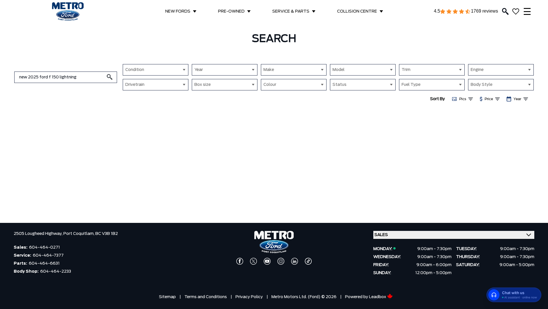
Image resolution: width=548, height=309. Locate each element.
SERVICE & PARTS (290, 11)
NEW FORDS (177, 11)
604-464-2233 (55, 272)
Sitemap (167, 297)
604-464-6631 (44, 264)
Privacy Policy (249, 297)
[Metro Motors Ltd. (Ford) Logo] (67, 11)
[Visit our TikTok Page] (308, 261)
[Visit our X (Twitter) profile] (253, 261)
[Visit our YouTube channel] (267, 261)
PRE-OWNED (231, 11)
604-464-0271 (44, 247)
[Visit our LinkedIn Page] (294, 261)
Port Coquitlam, (79, 234)
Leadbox (378, 297)
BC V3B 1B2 (106, 234)
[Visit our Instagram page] (280, 261)
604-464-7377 (48, 255)
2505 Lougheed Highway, (38, 234)
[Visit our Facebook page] (239, 261)
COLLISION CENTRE (357, 11)
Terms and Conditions (205, 297)
